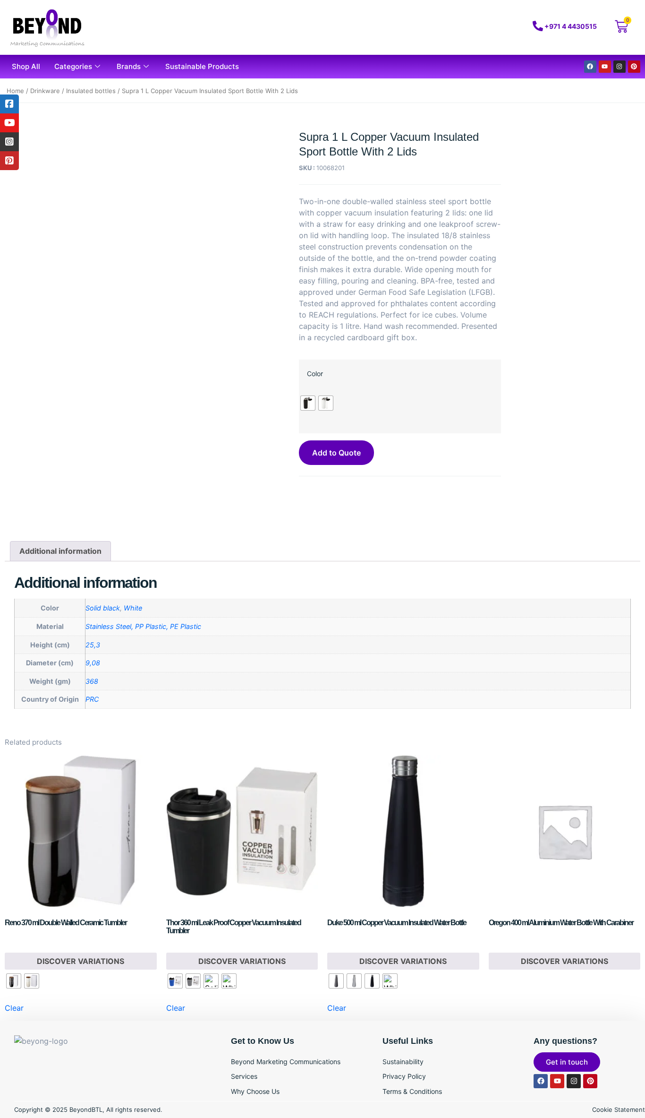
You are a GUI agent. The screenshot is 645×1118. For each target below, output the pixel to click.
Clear (14, 1008)
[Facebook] (590, 66)
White (133, 608)
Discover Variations (80, 961)
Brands (129, 66)
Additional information (60, 551)
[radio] (308, 403)
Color (315, 374)
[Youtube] (605, 66)
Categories (73, 66)
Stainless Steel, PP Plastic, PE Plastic (143, 626)
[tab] (60, 551)
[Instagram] (619, 66)
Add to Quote (336, 452)
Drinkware (45, 91)
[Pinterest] (634, 66)
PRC (92, 699)
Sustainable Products (202, 66)
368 (91, 681)
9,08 (92, 663)
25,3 (92, 645)
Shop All (26, 66)
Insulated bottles (91, 91)
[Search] (475, 27)
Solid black (102, 608)
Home (15, 91)
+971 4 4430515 (570, 26)
